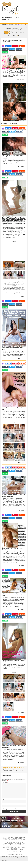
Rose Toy (13, 28)
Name (4, 799)
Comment (5, 782)
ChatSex (14, 27)
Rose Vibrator (19, 29)
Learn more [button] (4, 860)
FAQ (20, 851)
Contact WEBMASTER (8, 849)
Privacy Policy (13, 809)
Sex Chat (8, 29)
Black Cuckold (12, 288)
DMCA (19, 849)
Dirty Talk (21, 770)
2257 (15, 849)
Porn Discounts (4, 27)
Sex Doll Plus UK (21, 27)
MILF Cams (10, 27)
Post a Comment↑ (20, 79)
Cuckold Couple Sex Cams (17, 290)
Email (4, 804)
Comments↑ (21, 166)
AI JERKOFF (21, 24)
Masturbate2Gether (13, 24)
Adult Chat (13, 29)
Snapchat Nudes (19, 28)
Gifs (3, 771)
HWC (15, 770)
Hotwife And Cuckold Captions (10, 18)
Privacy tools (14, 851)
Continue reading (11, 237)
